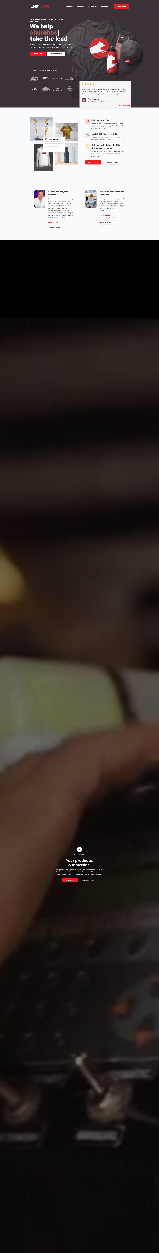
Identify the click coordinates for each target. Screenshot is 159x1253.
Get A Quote (121, 6)
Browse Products (56, 54)
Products (69, 6)
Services (80, 6)
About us (104, 6)
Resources (92, 6)
